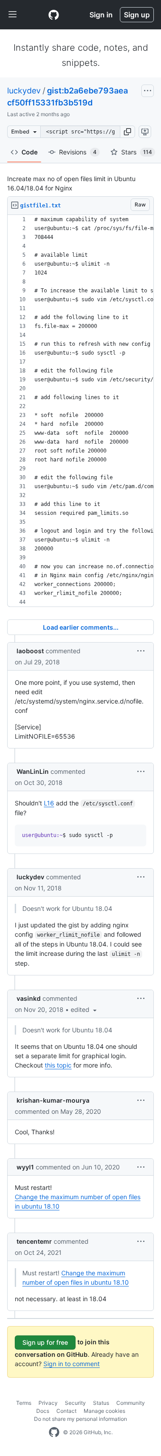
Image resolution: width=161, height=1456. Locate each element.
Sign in (101, 14)
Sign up (137, 14)
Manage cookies (104, 1410)
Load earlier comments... (81, 627)
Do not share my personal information (80, 1419)
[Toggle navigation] (12, 14)
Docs (42, 1410)
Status (101, 1402)
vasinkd (29, 998)
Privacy (48, 1402)
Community (130, 1402)
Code (29, 152)
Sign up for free (45, 1342)
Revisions (78, 152)
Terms (23, 1402)
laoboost (30, 651)
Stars (136, 152)
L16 (49, 803)
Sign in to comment (71, 1363)
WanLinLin (33, 771)
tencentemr (34, 1241)
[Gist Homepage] (53, 14)
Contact (66, 1410)
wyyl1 (25, 1167)
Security (75, 1402)
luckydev (24, 90)
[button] (127, 131)
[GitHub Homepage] (54, 1432)
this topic (58, 1065)
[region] (80, 411)
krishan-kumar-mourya (53, 1100)
